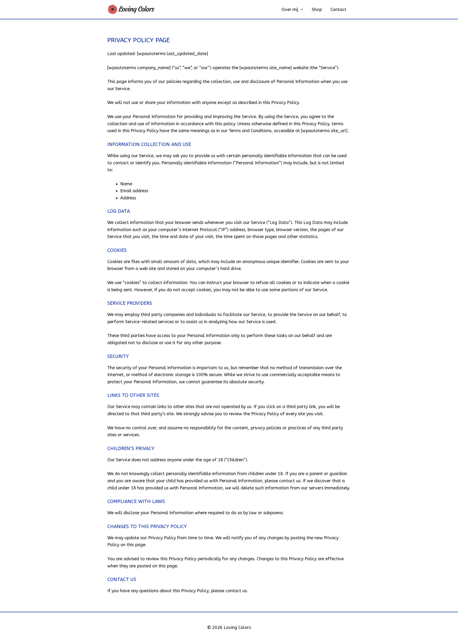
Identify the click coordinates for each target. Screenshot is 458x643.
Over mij (289, 9)
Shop (317, 9)
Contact (338, 9)
